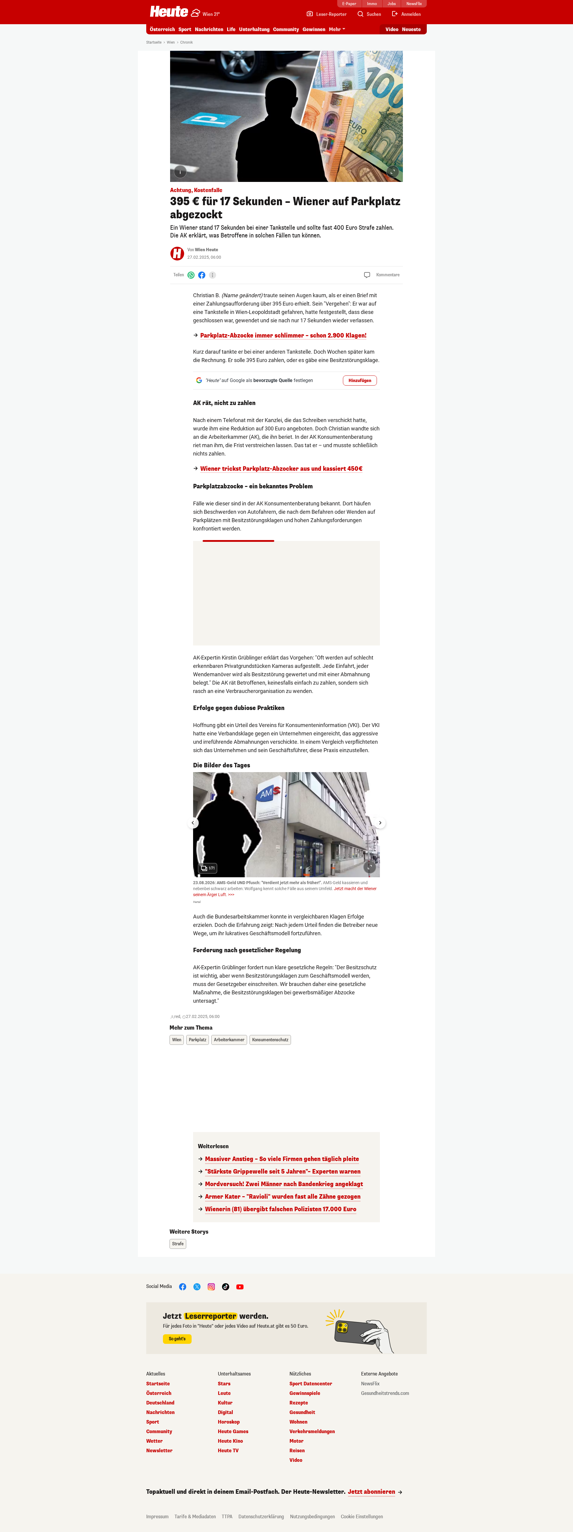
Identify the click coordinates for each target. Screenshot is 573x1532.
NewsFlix (370, 1384)
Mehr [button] (335, 29)
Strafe (178, 1244)
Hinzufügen (360, 381)
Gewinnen (314, 29)
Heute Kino (230, 1441)
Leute (224, 1393)
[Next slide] (380, 823)
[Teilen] (212, 275)
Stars (224, 1384)
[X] (197, 1286)
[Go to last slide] (193, 823)
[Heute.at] (169, 11)
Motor (296, 1441)
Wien (171, 42)
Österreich (162, 29)
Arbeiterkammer (229, 1040)
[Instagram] (211, 1286)
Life (231, 29)
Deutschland (160, 1403)
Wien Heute (206, 250)
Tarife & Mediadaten (195, 1516)
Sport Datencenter (310, 1384)
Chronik (186, 42)
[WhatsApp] (191, 275)
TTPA (227, 1516)
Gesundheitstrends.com (385, 1393)
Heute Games (233, 1432)
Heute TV (228, 1451)
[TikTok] (225, 1286)
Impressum (157, 1516)
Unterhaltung (254, 29)
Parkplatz (197, 1040)
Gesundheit (302, 1413)
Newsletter (159, 1451)
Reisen (297, 1451)
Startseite (153, 42)
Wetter (154, 1441)
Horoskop (229, 1422)
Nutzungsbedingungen (312, 1516)
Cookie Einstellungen (362, 1516)
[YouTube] (240, 1286)
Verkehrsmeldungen (312, 1432)
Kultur (225, 1403)
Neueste (411, 29)
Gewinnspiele (304, 1393)
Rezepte (298, 1403)
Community (286, 29)
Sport (184, 29)
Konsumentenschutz (270, 1040)
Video (392, 29)
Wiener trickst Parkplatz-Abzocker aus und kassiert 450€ (281, 469)
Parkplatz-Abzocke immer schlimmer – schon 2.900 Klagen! (283, 336)
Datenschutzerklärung (261, 1516)
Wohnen (298, 1422)
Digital (225, 1413)
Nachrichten (160, 1413)
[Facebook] (201, 275)
